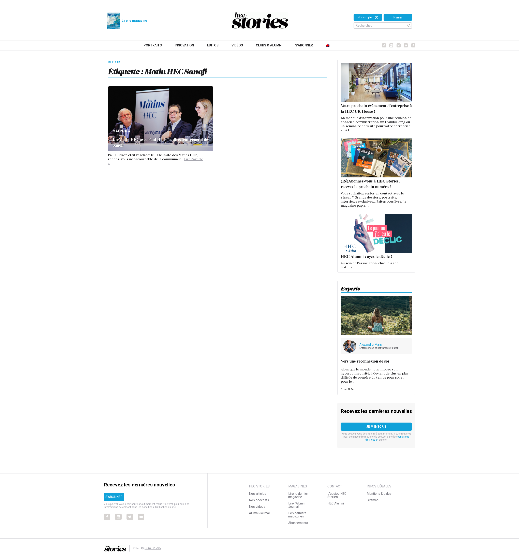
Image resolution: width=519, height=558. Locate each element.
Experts (350, 287)
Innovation (184, 45)
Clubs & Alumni (269, 45)
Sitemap (373, 500)
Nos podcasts (259, 500)
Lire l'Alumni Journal (296, 505)
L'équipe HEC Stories (336, 495)
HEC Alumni (335, 503)
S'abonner (304, 45)
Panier (397, 17)
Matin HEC (121, 131)
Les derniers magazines (297, 514)
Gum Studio (153, 548)
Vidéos (237, 45)
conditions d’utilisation (154, 507)
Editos (213, 45)
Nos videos (257, 507)
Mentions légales (379, 494)
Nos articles (257, 494)
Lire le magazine (134, 21)
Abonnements (298, 523)
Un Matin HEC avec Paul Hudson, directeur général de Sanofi (160, 142)
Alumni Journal (259, 513)
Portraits (153, 45)
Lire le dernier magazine (298, 495)
